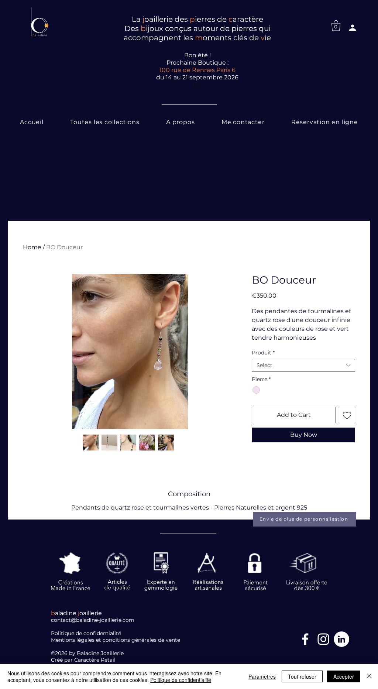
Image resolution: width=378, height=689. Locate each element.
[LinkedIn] (341, 639)
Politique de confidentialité (180, 679)
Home (32, 247)
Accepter (343, 676)
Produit (263, 353)
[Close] (369, 676)
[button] (335, 25)
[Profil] (352, 27)
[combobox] (303, 365)
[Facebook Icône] (305, 639)
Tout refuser (302, 676)
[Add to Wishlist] (347, 415)
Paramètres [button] (262, 676)
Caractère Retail (95, 660)
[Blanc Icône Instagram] (323, 639)
